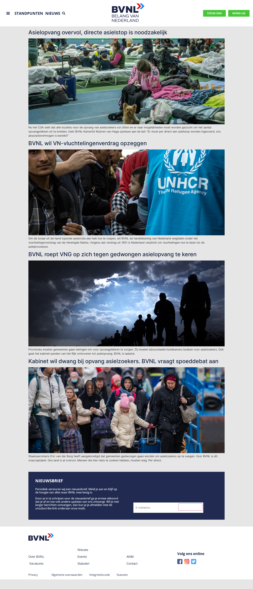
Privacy (33, 575)
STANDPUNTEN (28, 13)
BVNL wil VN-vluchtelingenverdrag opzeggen (87, 143)
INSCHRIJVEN (190, 507)
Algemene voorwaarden (66, 575)
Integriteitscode (99, 575)
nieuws (52, 13)
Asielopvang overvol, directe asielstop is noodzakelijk (97, 32)
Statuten (122, 575)
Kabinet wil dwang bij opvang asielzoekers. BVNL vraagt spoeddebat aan (123, 361)
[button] (64, 13)
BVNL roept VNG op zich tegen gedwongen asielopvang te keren (112, 254)
